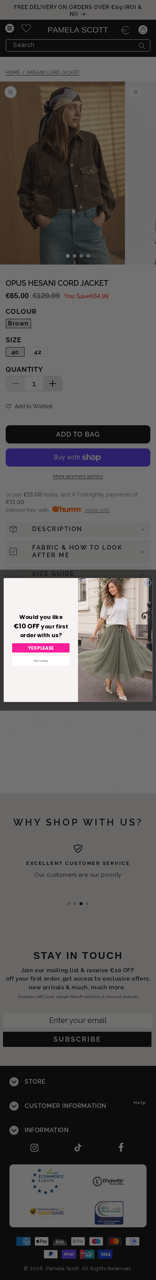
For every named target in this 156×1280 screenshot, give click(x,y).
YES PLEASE (41, 648)
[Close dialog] (147, 583)
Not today (41, 660)
